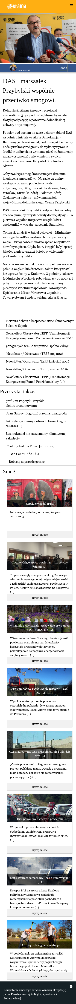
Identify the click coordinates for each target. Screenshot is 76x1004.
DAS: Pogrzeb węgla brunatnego (39, 945)
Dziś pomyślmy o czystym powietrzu (40, 818)
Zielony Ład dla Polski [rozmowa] (30, 446)
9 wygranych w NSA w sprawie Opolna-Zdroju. (38, 346)
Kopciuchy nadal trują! (40, 503)
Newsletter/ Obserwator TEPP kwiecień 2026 (37, 361)
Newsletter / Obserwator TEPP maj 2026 (35, 353)
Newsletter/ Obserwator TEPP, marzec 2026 (37, 369)
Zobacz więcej (12, 998)
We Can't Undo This (25, 454)
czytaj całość (40, 534)
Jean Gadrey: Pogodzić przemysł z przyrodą (36, 413)
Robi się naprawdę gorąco (27, 461)
